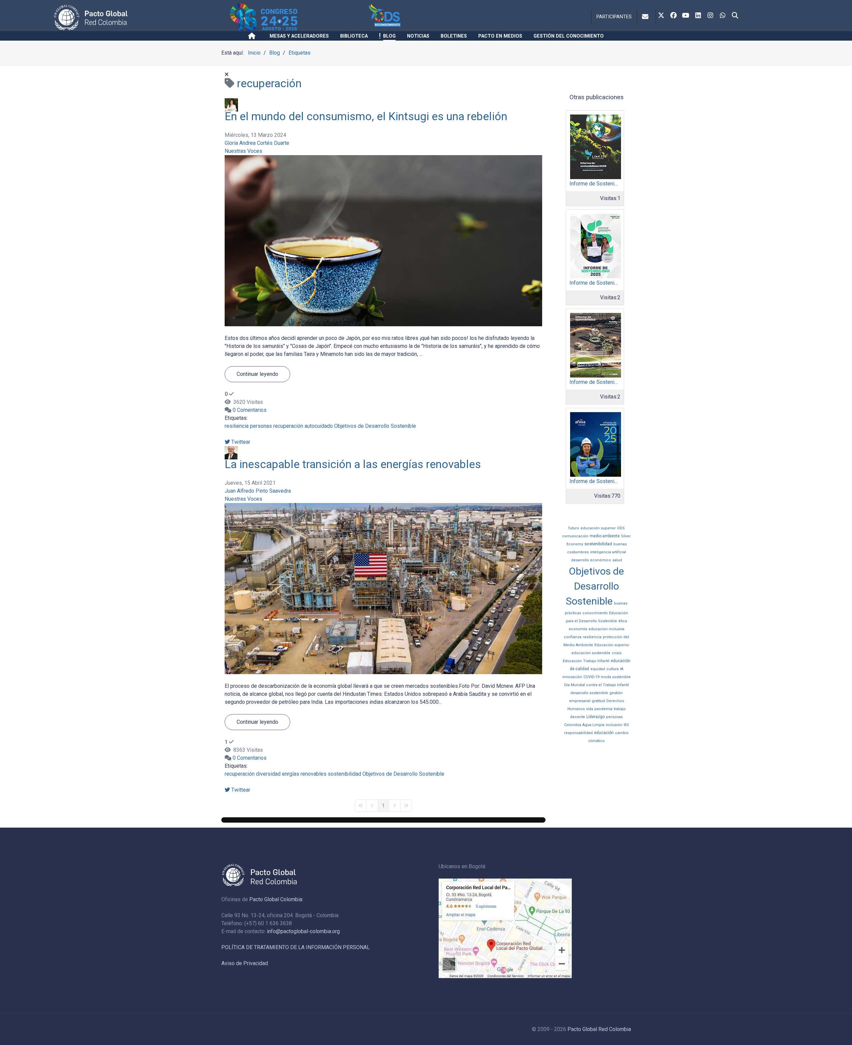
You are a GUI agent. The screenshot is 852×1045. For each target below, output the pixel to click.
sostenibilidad (344, 774)
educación (604, 732)
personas (261, 426)
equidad (597, 669)
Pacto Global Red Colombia (599, 1029)
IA (621, 669)
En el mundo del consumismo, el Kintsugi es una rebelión (366, 116)
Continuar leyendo (257, 374)
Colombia (572, 725)
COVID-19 (591, 677)
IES (626, 725)
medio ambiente (605, 536)
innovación (572, 677)
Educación (572, 661)
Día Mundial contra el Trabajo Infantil (596, 685)
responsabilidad (578, 733)
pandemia (603, 709)
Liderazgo (595, 716)
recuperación (288, 426)
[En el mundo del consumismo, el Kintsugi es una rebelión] (383, 240)
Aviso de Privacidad (244, 963)
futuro (573, 528)
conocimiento (595, 613)
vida (589, 709)
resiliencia (237, 426)
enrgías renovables (304, 774)
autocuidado (319, 426)
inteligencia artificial (608, 552)
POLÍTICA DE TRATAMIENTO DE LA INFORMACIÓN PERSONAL (295, 947)
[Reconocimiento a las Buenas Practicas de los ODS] (421, 17)
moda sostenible (616, 677)
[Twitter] (661, 16)
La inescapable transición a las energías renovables (353, 464)
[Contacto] (646, 16)
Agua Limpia (593, 725)
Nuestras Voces (243, 151)
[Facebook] (673, 16)
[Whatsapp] (723, 16)
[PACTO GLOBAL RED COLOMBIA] (140, 17)
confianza (572, 637)
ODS (621, 528)
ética (622, 621)
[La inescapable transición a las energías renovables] (383, 588)
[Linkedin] (698, 16)
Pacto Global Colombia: (276, 899)
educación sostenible (590, 653)
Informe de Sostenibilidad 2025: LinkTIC (616, 183)
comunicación (575, 536)
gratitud (598, 701)
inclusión (614, 725)
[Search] (735, 16)
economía (578, 629)
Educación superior (611, 645)
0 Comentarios (250, 410)
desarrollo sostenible (589, 693)
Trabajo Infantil (596, 661)
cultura (612, 669)
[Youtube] (686, 16)
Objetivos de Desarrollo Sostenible (375, 426)
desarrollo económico (591, 560)
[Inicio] (253, 36)
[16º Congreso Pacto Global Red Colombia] (298, 17)
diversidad (268, 774)
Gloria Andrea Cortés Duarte (257, 143)
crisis (616, 653)
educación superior (598, 528)
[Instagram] (710, 16)
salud (617, 560)
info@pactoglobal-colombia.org (303, 931)
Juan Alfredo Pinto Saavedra (258, 491)
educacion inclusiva (606, 629)
